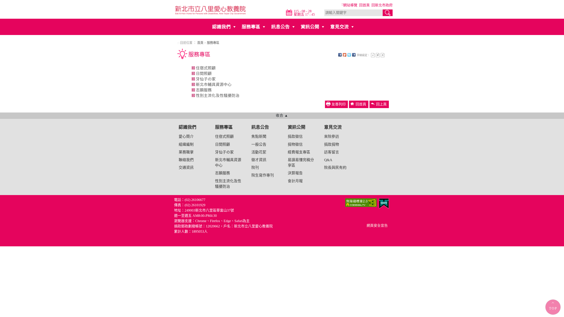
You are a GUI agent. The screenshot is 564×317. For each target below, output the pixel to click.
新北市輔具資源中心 (214, 84)
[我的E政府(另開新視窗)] (384, 203)
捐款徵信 (295, 137)
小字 (373, 55)
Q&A (328, 160)
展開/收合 (282, 115)
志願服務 (204, 90)
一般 (378, 55)
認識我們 (221, 26)
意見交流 (339, 26)
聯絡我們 (186, 160)
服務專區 (251, 26)
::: (342, 4)
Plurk (344, 55)
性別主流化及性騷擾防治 (217, 95)
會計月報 (295, 181)
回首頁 (364, 5)
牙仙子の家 (206, 79)
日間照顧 (204, 73)
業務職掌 (186, 152)
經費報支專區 (299, 152)
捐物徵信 (295, 144)
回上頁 (381, 104)
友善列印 (354, 55)
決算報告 (295, 173)
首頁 (200, 42)
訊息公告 (280, 26)
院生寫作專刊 (262, 175)
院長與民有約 (335, 168)
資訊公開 (310, 26)
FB (340, 55)
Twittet (349, 55)
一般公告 (258, 144)
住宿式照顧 (206, 68)
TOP (553, 308)
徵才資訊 (258, 160)
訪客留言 (331, 152)
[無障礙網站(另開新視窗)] (361, 202)
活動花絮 (258, 152)
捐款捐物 (331, 144)
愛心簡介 (186, 137)
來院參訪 (331, 137)
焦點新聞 (258, 137)
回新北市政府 (382, 5)
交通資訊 (186, 168)
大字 (382, 55)
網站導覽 (350, 5)
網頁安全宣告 (377, 225)
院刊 (255, 168)
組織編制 (186, 144)
